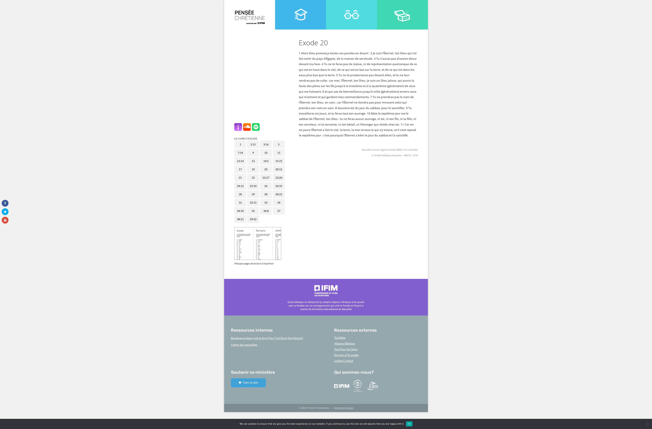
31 (240, 202)
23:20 (278, 177)
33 (265, 202)
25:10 (253, 185)
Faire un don (250, 382)
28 (240, 194)
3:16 (266, 144)
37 (278, 210)
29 (253, 194)
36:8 (266, 210)
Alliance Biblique (344, 343)
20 (265, 169)
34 (278, 202)
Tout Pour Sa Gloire (346, 349)
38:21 (240, 219)
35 (253, 210)
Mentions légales (344, 407)
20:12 (278, 169)
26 (265, 185)
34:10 (240, 210)
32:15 (253, 202)
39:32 (253, 219)
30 (265, 194)
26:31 (278, 185)
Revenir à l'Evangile (346, 355)
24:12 (240, 185)
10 (265, 152)
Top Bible (340, 338)
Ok (409, 423)
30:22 (278, 194)
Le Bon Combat (343, 361)
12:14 (240, 161)
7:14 (240, 152)
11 (278, 152)
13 (253, 161)
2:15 (253, 144)
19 (253, 169)
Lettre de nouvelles (244, 345)
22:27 (265, 177)
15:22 (278, 161)
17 (240, 169)
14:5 (266, 161)
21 (240, 177)
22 (253, 177)
